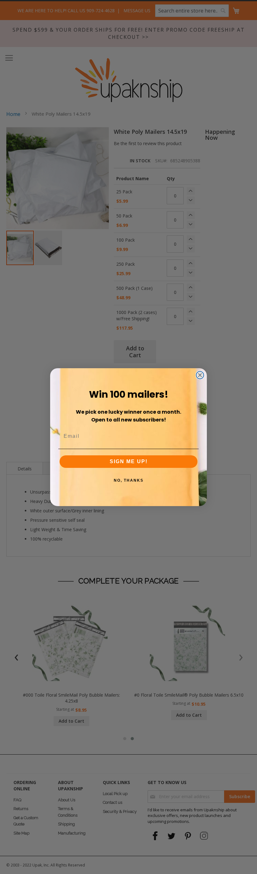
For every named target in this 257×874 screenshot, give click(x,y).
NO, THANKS (129, 480)
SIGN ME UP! (129, 461)
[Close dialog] (200, 375)
